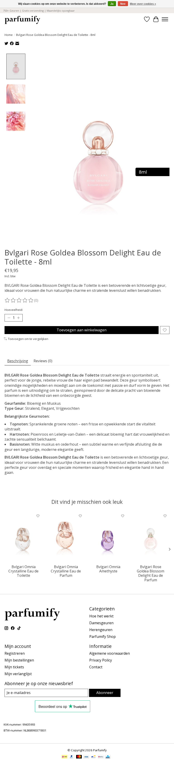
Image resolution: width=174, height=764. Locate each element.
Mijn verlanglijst (18, 673)
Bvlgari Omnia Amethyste (108, 569)
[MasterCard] (79, 757)
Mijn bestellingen (19, 660)
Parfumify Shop (102, 636)
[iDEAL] (64, 757)
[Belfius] (101, 757)
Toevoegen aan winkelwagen (81, 329)
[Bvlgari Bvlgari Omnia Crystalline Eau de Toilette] (23, 537)
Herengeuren (100, 629)
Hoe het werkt (101, 616)
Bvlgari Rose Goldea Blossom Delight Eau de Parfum (150, 573)
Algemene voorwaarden (109, 653)
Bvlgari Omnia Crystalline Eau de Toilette (23, 571)
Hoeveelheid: (14, 310)
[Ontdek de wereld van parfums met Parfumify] (22, 19)
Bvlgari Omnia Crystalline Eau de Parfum (66, 571)
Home (9, 35)
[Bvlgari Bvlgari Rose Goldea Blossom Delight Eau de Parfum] (150, 537)
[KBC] (108, 757)
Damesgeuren (101, 622)
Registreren (15, 653)
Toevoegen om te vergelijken (28, 339)
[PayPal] (72, 757)
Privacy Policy (100, 660)
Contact (95, 666)
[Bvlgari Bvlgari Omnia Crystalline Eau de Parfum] (66, 537)
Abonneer (104, 692)
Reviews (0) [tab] (43, 360)
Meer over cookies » (143, 3)
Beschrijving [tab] (17, 360)
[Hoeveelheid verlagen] (9, 318)
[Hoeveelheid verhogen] (18, 318)
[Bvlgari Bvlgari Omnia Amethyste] (108, 537)
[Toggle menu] (164, 19)
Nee (123, 3)
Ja (112, 3)
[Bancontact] (93, 757)
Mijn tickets (14, 666)
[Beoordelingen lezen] (19, 300)
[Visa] (86, 757)
